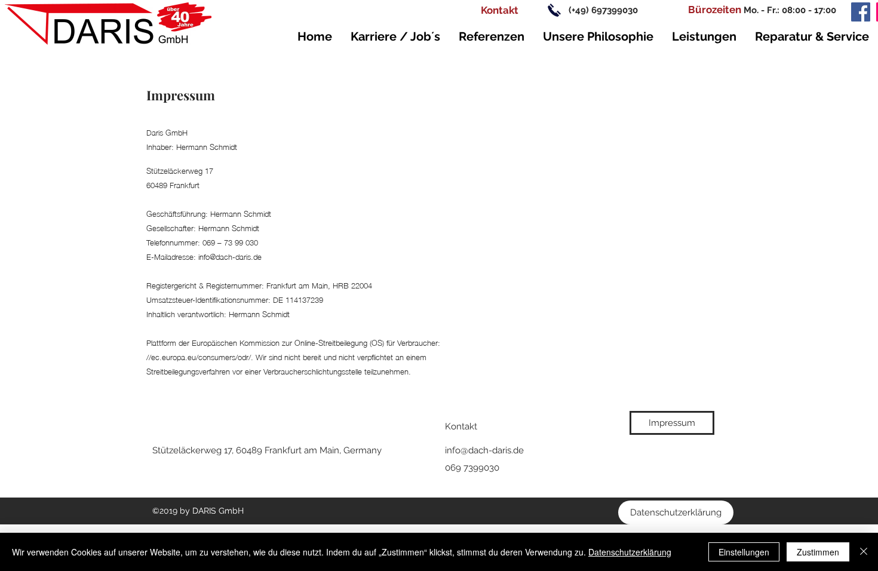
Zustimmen (818, 552)
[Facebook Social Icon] (860, 12)
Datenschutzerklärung (629, 552)
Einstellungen (744, 552)
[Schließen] (863, 551)
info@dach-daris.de (484, 450)
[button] (714, 10)
